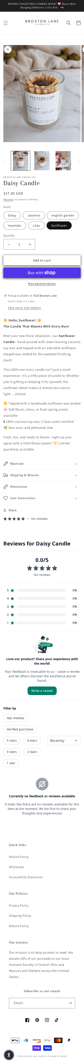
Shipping (8, 199)
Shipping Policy (20, 916)
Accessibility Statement (26, 877)
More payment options (42, 283)
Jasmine (34, 215)
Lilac (36, 225)
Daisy (12, 215)
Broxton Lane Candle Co (35, 1056)
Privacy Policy (18, 905)
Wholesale (16, 867)
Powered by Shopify (57, 1056)
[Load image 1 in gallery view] (20, 160)
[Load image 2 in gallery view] (41, 160)
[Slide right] (79, 162)
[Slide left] (5, 162)
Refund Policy (19, 857)
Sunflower (59, 225)
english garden (63, 215)
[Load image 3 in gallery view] (63, 160)
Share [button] (13, 510)
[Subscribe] (70, 1003)
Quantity (9, 235)
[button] (6, 23)
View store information (24, 308)
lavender (15, 225)
